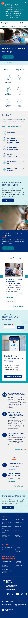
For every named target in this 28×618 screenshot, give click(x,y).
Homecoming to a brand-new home (16, 434)
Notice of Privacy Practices (7, 610)
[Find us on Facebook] (8, 594)
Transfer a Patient (7, 561)
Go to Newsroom (18, 449)
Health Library (19, 522)
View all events (18, 486)
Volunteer (5, 539)
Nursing (4, 550)
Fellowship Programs (18, 561)
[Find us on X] (12, 594)
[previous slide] (1, 221)
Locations (22, 26)
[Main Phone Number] (21, 23)
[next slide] (26, 221)
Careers (5, 544)
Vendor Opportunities (18, 535)
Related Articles (8, 63)
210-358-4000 (10, 589)
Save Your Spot (8, 248)
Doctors (5, 26)
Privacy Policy (6, 604)
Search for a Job (7, 547)
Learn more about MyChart (13, 376)
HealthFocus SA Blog (6, 523)
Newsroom (18, 526)
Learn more (15, 17)
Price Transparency (20, 531)
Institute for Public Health (7, 527)
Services (14, 26)
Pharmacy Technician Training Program (7, 571)
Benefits (17, 547)
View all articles (18, 306)
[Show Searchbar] (23, 23)
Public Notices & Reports (6, 535)
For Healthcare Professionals (9, 557)
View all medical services (10, 126)
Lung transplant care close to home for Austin (16, 394)
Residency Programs (5, 566)
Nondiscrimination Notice (20, 605)
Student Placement (20, 565)
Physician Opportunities (18, 550)
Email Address (8, 324)
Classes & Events (19, 519)
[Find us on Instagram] (22, 594)
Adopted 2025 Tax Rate (7, 531)
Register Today (8, 57)
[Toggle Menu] (26, 23)
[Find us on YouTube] (17, 594)
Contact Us (5, 519)
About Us (6, 517)
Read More (9, 297)
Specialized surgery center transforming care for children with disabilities (15, 415)
